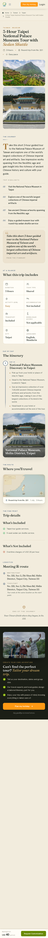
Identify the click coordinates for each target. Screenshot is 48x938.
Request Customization (33, 934)
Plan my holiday (22, 706)
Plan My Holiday (29, 4)
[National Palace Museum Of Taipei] (24, 108)
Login (42, 4)
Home (7, 13)
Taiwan (15, 13)
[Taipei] (24, 73)
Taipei (24, 13)
